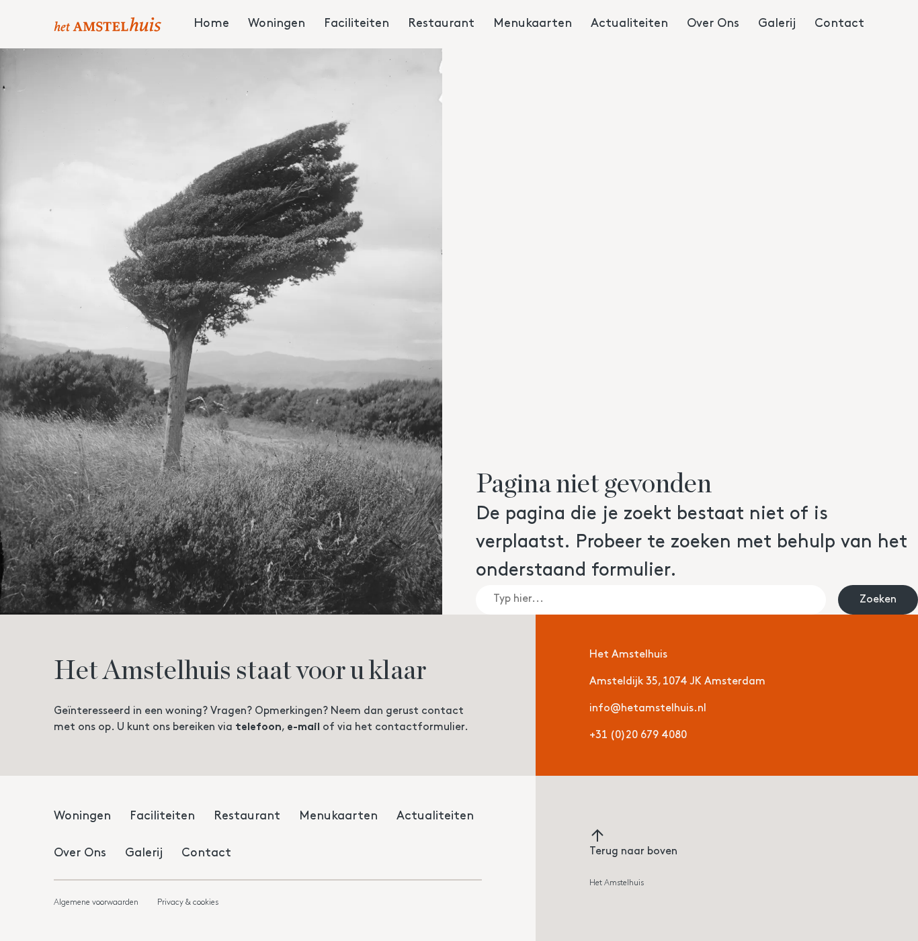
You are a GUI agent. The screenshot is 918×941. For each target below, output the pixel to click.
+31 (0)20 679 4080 (638, 735)
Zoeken (878, 599)
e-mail (303, 727)
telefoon (258, 727)
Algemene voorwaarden (96, 903)
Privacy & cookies (187, 903)
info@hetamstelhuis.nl (647, 708)
